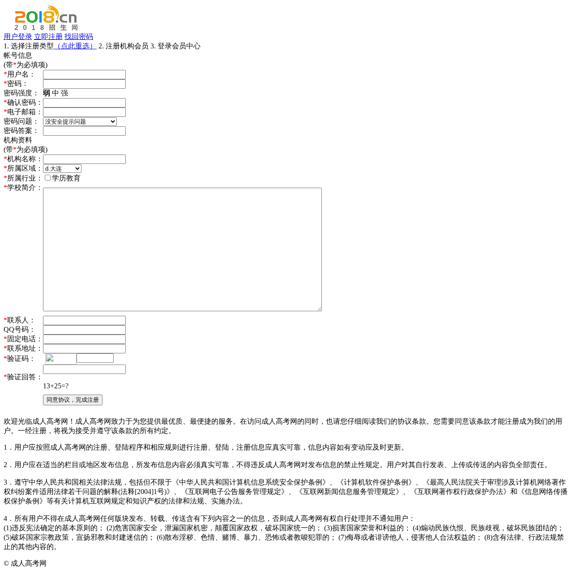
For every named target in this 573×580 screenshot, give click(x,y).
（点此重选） (75, 46)
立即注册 (48, 36)
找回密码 (78, 36)
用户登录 (18, 36)
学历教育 (66, 178)
